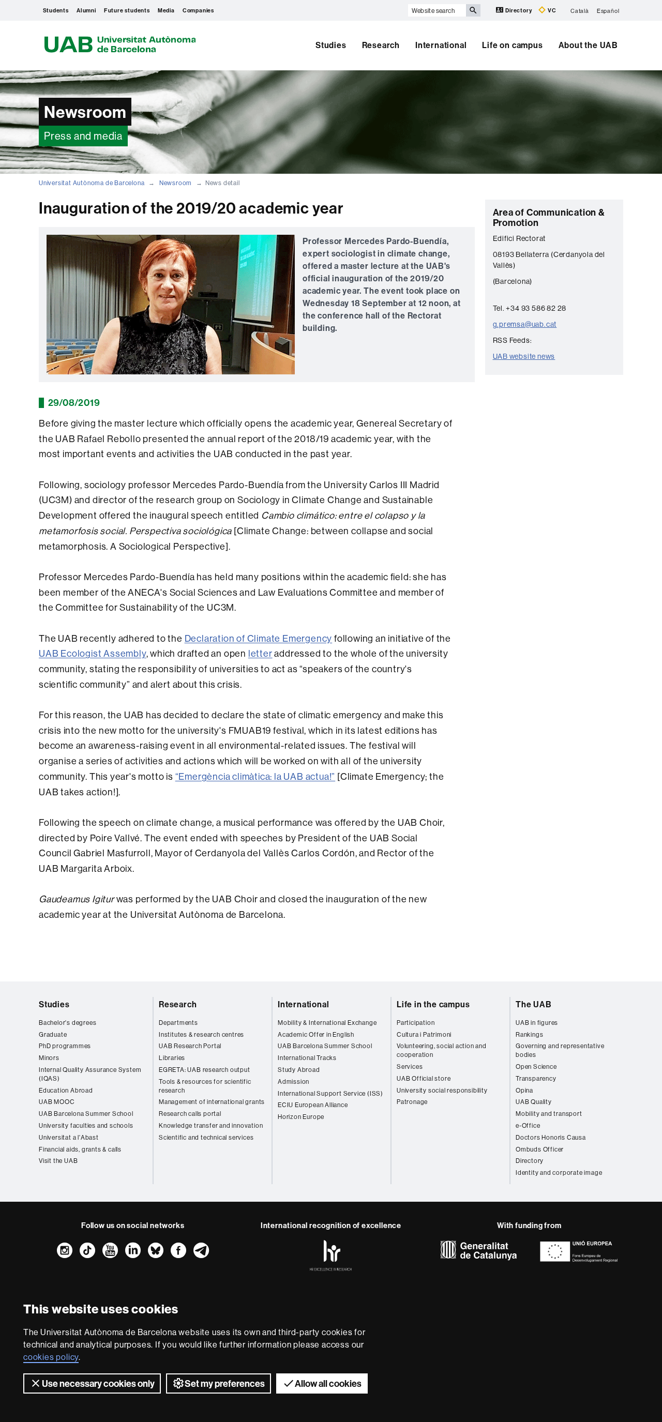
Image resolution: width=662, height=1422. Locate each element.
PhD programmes (65, 1046)
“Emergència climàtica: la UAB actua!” (255, 776)
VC (551, 10)
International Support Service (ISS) (330, 1093)
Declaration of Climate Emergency (259, 638)
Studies (331, 45)
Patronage (412, 1102)
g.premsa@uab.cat (525, 324)
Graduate (53, 1034)
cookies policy (51, 1357)
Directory (518, 10)
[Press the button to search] (473, 10)
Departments (178, 1022)
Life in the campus (433, 1004)
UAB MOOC (56, 1102)
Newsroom (175, 183)
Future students (127, 10)
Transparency (536, 1078)
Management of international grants (212, 1102)
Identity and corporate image (559, 1172)
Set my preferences (225, 1383)
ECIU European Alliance (313, 1105)
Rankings (529, 1034)
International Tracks (307, 1058)
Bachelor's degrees (67, 1022)
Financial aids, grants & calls (80, 1149)
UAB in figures (537, 1022)
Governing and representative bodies (560, 1050)
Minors (49, 1058)
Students (56, 10)
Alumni (86, 10)
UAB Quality (534, 1102)
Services (410, 1066)
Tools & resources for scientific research (205, 1086)
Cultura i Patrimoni (424, 1034)
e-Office (528, 1125)
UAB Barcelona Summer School (86, 1113)
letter (260, 653)
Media (166, 10)
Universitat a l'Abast (69, 1137)
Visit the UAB (58, 1160)
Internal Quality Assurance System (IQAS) (90, 1074)
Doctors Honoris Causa (551, 1137)
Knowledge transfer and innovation (211, 1125)
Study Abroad (299, 1069)
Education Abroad (66, 1090)
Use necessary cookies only (98, 1383)
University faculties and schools (86, 1125)
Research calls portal (190, 1113)
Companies (198, 10)
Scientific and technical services (206, 1137)
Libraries (172, 1058)
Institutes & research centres (201, 1034)
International (441, 45)
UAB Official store (423, 1078)
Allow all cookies (328, 1383)
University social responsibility (442, 1090)
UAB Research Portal (190, 1046)
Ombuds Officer (540, 1149)
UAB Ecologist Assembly (92, 653)
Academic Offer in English (316, 1034)
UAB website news (524, 356)
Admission (293, 1081)
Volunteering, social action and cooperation (442, 1050)
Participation (415, 1022)
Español (608, 10)
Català (579, 10)
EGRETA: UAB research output (204, 1069)
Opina (524, 1090)
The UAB (534, 1004)
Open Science (536, 1066)
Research (381, 45)
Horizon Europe (301, 1117)
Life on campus (512, 45)
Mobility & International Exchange (327, 1022)
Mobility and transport (549, 1113)
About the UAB (588, 45)
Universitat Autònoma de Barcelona (91, 183)
